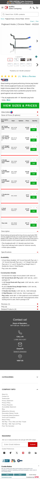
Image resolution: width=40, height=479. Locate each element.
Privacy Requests (7, 405)
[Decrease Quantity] (31, 126)
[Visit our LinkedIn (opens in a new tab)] (36, 453)
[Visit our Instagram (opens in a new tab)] (29, 453)
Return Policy (6, 419)
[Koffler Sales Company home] (14, 8)
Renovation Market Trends (10, 413)
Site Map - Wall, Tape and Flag (11, 424)
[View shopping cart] (37, 8)
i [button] (36, 57)
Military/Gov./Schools (8, 411)
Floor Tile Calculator (8, 426)
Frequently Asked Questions (10, 415)
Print (37, 21)
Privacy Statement (7, 400)
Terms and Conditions (8, 417)
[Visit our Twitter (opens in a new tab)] (17, 453)
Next (37, 41)
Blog (3, 409)
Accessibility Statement (9, 407)
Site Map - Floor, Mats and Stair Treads (14, 421)
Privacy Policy (6, 402)
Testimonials (6, 398)
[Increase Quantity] (37, 126)
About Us (5, 394)
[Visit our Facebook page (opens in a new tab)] (10, 453)
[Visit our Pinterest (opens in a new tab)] (23, 453)
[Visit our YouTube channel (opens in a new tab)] (4, 453)
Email (32, 21)
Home (2, 19)
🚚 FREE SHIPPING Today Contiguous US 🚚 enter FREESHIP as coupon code (20, 2)
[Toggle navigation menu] (2, 7)
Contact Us (5, 396)
